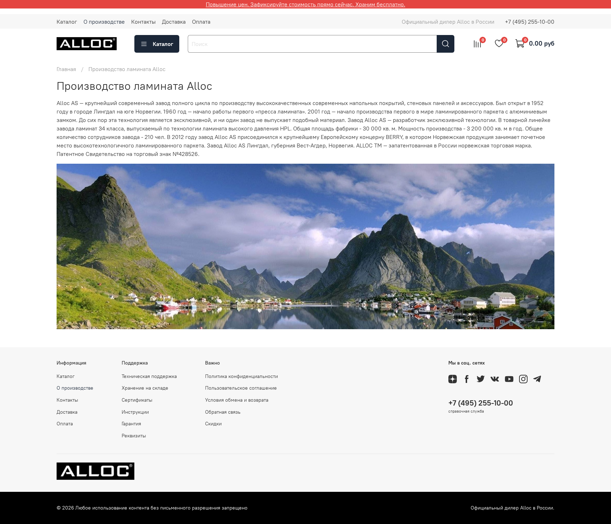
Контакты (143, 21)
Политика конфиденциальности (241, 376)
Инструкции (135, 412)
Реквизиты (134, 435)
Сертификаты (137, 400)
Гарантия (131, 423)
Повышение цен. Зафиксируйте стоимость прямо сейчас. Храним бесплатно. (305, 4)
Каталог (67, 21)
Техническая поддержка (149, 376)
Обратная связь (222, 412)
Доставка (174, 21)
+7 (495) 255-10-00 (529, 21)
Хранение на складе (145, 388)
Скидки (213, 423)
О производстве (104, 21)
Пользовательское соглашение (241, 388)
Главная (66, 68)
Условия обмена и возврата (236, 400)
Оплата (201, 21)
